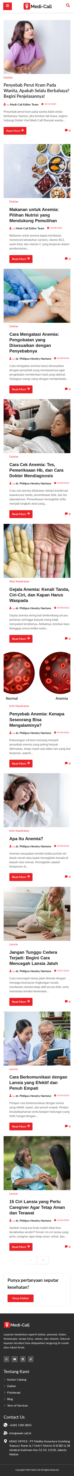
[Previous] (31, 1260)
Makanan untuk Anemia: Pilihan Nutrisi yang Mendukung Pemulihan (34, 215)
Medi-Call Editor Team (24, 104)
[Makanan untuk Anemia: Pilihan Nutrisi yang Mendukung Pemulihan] (37, 171)
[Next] (43, 1260)
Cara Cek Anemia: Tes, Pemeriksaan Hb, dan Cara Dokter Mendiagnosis (36, 470)
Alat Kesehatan (19, 581)
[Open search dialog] (67, 6)
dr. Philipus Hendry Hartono (33, 358)
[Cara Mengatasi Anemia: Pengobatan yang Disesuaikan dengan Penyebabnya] (37, 296)
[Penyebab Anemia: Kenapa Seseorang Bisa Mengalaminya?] (37, 675)
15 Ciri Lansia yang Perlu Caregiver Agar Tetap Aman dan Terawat (37, 1207)
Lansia (13, 944)
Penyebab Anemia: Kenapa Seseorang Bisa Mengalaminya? (36, 719)
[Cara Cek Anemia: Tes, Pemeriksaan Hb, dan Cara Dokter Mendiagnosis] (37, 426)
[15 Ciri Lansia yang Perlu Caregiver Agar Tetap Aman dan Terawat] (37, 1163)
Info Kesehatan (19, 706)
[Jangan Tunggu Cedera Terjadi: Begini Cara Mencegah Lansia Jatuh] (37, 914)
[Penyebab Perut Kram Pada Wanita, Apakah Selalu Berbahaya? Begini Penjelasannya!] (37, 47)
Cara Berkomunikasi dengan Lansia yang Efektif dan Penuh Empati (38, 1083)
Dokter (8, 77)
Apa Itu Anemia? (26, 838)
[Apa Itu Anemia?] (37, 800)
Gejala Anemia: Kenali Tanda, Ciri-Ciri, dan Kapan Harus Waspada (39, 595)
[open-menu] (7, 6)
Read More (13, 130)
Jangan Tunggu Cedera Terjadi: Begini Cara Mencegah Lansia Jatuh (33, 958)
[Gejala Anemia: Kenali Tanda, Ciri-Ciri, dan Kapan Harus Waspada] (37, 551)
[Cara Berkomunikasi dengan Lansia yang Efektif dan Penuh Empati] (37, 1039)
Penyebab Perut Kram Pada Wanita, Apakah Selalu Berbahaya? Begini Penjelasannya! (36, 91)
